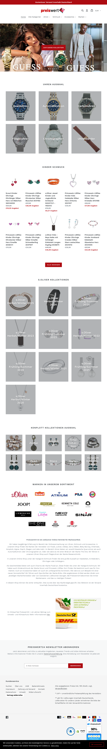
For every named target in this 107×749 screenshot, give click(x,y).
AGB (27, 686)
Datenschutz (11, 692)
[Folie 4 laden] (54, 69)
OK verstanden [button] (96, 744)
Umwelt (22, 692)
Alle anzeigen (53, 265)
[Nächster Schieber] (62, 69)
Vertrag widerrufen (15, 695)
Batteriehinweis (38, 686)
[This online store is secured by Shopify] (80, 733)
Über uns (18, 686)
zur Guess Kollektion (53, 47)
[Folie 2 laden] (50, 69)
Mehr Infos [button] (55, 746)
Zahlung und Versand (26, 689)
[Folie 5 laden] (56, 69)
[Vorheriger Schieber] (44, 69)
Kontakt (41, 689)
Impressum (10, 689)
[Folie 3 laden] (52, 69)
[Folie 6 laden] (58, 69)
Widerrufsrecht (35, 692)
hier (48, 615)
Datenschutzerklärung (53, 654)
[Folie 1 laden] (49, 69)
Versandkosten (61, 688)
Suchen (9, 686)
